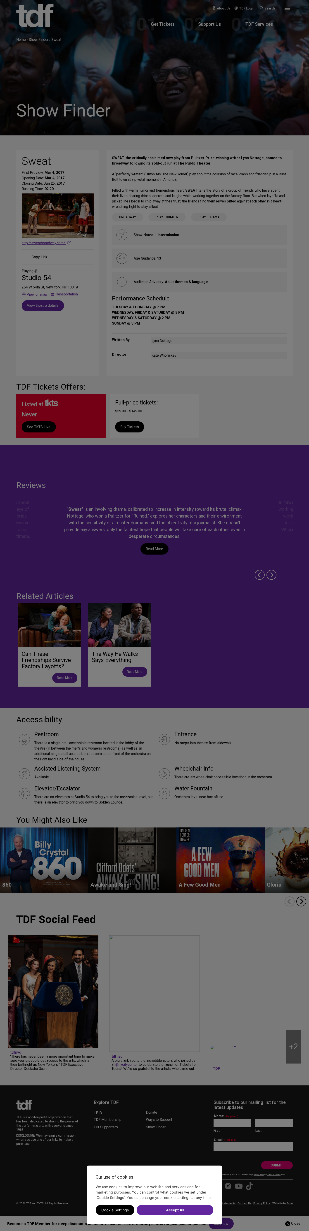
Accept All (175, 1210)
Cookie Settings (115, 1210)
